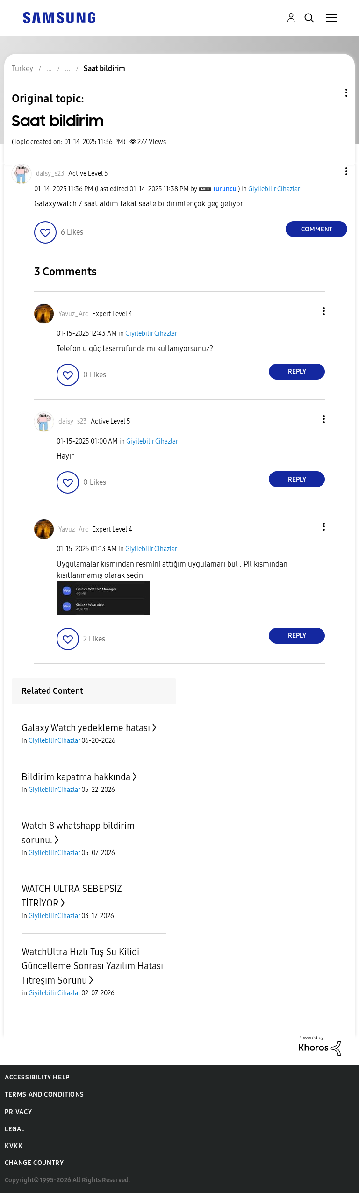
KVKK (13, 1146)
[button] (331, 171)
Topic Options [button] (330, 93)
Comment (316, 229)
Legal (15, 1129)
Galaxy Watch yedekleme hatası (86, 727)
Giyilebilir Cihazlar (274, 189)
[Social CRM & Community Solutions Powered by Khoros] (320, 1045)
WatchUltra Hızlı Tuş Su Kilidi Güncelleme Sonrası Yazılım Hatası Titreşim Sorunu (92, 966)
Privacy (18, 1112)
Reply (297, 371)
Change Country (34, 1163)
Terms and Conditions (44, 1095)
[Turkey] (58, 17)
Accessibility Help (37, 1077)
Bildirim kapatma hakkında (76, 777)
